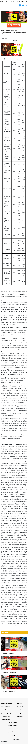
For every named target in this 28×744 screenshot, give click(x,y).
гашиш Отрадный (12, 725)
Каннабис (20, 1)
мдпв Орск (19, 703)
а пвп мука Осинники (19, 709)
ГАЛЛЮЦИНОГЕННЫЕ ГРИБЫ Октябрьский (6, 705)
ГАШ (6, 1)
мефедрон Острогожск (19, 714)
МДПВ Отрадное (13, 722)
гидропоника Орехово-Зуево (6, 718)
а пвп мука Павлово (13, 728)
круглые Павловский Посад (13, 733)
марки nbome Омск (6, 709)
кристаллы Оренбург (6, 713)
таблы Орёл (20, 706)
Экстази (12, 1)
